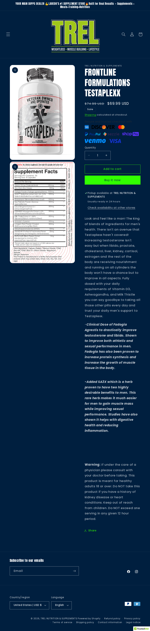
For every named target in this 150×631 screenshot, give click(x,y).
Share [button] (92, 530)
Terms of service (62, 622)
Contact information (110, 622)
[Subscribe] (74, 570)
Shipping (90, 114)
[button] (8, 34)
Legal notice (133, 622)
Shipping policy (85, 622)
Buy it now (112, 180)
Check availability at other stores (111, 207)
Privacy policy (132, 618)
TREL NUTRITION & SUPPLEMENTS (59, 618)
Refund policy (112, 618)
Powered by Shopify (89, 618)
